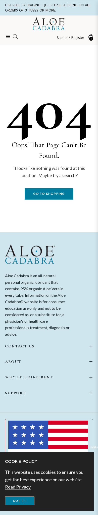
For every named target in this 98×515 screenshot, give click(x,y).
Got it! (20, 501)
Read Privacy (18, 487)
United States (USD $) (91, 447)
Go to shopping (49, 194)
